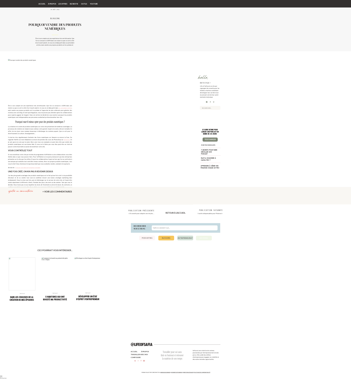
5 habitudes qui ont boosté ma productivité (55, 298)
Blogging (55, 18)
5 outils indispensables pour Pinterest (210, 213)
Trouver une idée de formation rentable (27, 167)
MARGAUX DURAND (165, 372)
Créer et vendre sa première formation (27, 208)
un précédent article (65, 108)
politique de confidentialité (202, 372)
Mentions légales (188, 372)
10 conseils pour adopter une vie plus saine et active (146, 213)
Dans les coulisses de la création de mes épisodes (22, 298)
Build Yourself (22, 293)
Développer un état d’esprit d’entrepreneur (87, 298)
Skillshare (67, 139)
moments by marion (176, 372)
